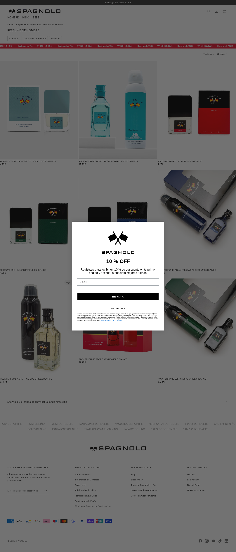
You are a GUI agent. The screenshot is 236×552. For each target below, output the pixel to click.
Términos (119, 320)
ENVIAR (118, 296)
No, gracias (118, 308)
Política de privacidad (107, 320)
